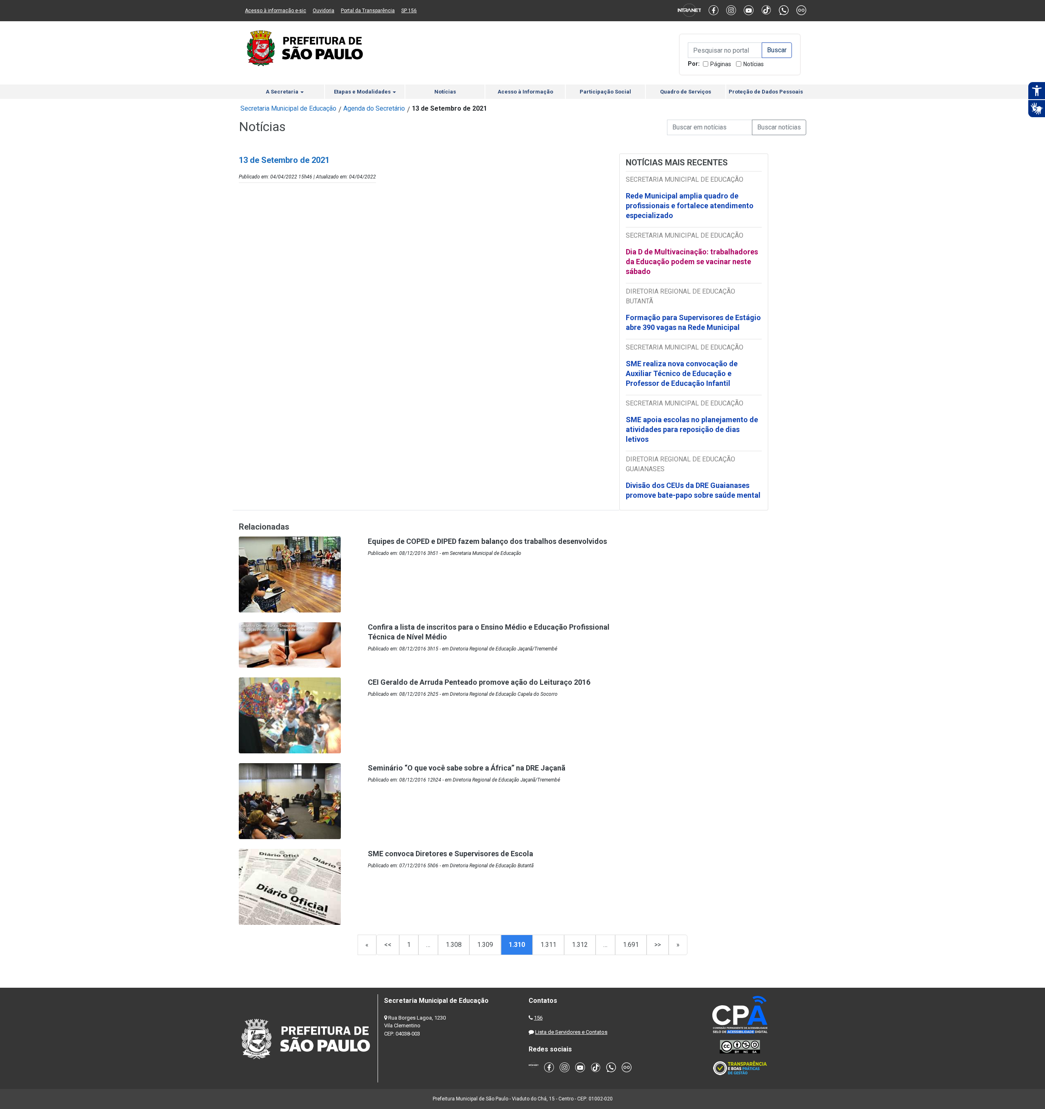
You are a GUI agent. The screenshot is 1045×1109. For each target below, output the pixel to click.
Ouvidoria (323, 10)
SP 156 (409, 10)
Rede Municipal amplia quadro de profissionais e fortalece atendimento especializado (690, 206)
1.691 (631, 945)
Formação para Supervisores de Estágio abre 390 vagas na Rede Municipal (693, 322)
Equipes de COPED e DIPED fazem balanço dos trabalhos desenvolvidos (487, 541)
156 (538, 1018)
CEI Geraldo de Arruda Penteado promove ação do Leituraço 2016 (479, 682)
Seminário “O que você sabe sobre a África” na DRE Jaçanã (466, 768)
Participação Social (605, 92)
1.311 (548, 945)
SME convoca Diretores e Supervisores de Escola (450, 853)
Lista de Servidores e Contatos (571, 1032)
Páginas (720, 64)
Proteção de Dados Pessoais (766, 92)
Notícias (753, 64)
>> (657, 945)
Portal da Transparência (368, 10)
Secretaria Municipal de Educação (288, 108)
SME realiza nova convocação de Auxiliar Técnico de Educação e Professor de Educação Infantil (682, 373)
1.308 (454, 945)
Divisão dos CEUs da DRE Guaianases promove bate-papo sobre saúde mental (693, 490)
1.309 (485, 945)
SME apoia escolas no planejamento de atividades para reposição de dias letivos (692, 429)
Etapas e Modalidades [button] (363, 92)
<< (387, 945)
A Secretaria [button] (283, 92)
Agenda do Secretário (374, 108)
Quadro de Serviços (685, 92)
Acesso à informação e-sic (275, 10)
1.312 (580, 945)
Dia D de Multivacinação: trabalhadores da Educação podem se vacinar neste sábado (692, 261)
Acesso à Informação (525, 92)
